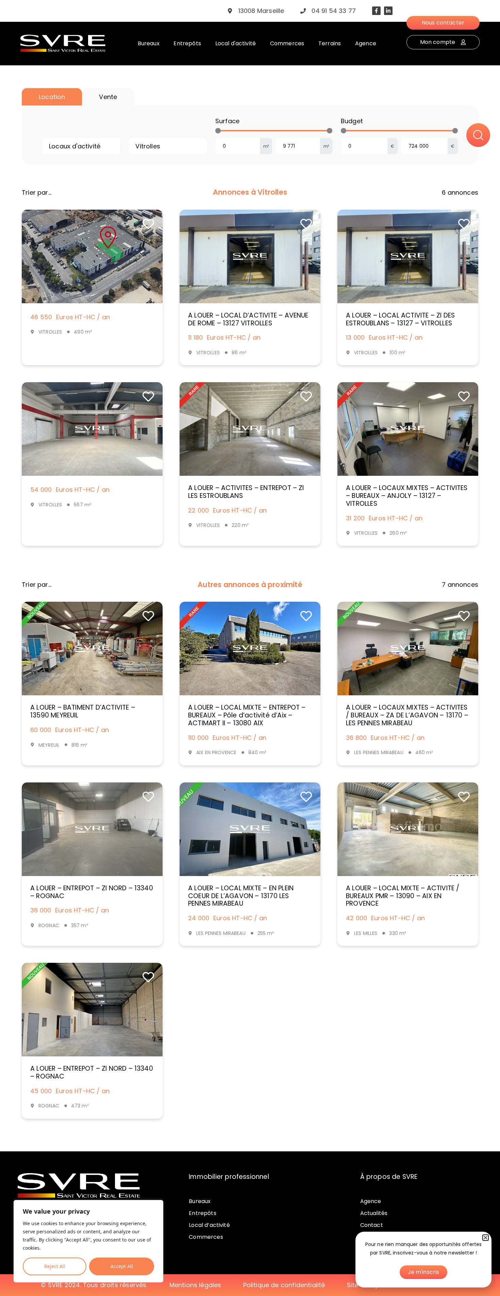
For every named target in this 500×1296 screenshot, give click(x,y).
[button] (485, 1237)
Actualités (374, 1213)
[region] (88, 1241)
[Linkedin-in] (388, 10)
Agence (370, 1201)
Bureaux (200, 1201)
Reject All (54, 1266)
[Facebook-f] (376, 10)
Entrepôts (202, 1213)
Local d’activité (209, 1225)
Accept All (122, 1266)
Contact (371, 1225)
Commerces (206, 1237)
